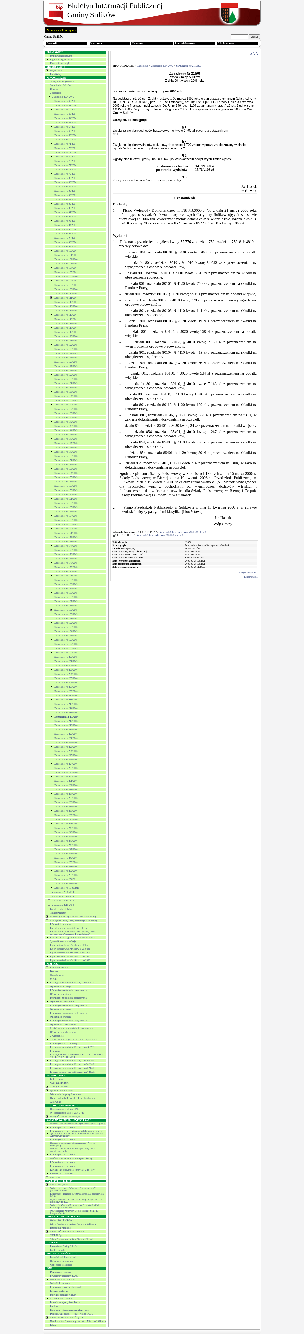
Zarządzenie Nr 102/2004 (66, 259)
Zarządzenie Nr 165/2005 (66, 507)
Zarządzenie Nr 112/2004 (66, 302)
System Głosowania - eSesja (63, 941)
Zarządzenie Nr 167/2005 (66, 516)
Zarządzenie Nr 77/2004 (65, 165)
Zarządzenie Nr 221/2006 (66, 738)
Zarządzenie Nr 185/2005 (66, 593)
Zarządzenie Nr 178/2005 (66, 563)
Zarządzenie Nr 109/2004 (66, 289)
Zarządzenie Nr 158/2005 (66, 486)
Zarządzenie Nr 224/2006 (66, 751)
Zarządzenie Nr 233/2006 (66, 789)
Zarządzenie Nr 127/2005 (66, 366)
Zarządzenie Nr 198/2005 (66, 648)
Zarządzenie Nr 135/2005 (66, 400)
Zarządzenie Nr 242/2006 (66, 828)
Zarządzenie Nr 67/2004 (65, 127)
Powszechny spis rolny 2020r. (64, 1276)
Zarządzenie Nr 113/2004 (66, 306)
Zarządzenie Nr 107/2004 (66, 281)
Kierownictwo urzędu (60, 63)
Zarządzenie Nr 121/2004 (66, 340)
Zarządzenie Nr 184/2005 (66, 588)
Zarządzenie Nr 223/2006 (66, 747)
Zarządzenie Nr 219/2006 (66, 730)
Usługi (53, 979)
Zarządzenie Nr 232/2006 (66, 785)
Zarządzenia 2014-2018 (63, 901)
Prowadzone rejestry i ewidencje (65, 1302)
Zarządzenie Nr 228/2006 (66, 768)
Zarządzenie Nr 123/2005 (66, 349)
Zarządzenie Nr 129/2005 (66, 375)
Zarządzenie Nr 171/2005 (66, 533)
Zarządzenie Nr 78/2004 (65, 169)
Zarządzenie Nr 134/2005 (66, 396)
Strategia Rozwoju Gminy (62, 81)
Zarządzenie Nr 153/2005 (66, 469)
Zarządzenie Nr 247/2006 (66, 849)
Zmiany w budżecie (59, 1087)
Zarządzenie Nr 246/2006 (66, 845)
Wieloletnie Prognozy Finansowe (65, 1094)
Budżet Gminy (56, 1079)
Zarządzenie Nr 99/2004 (65, 246)
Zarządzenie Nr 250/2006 (66, 862)
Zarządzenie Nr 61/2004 (65, 105)
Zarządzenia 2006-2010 (63, 892)
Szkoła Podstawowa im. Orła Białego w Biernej (71, 1239)
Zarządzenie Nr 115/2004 (66, 315)
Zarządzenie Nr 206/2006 (66, 682)
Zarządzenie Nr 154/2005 (66, 473)
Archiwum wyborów (59, 1184)
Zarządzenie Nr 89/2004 (65, 204)
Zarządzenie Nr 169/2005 (66, 524)
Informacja (55, 1051)
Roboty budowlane (59, 967)
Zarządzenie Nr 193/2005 (66, 627)
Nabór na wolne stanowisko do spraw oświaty (71, 1158)
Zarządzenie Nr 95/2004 (65, 229)
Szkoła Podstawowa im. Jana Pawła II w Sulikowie (73, 1224)
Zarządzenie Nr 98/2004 (65, 242)
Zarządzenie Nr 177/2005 (66, 558)
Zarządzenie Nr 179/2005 (66, 567)
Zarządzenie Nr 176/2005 (66, 554)
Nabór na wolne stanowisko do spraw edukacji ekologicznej (77, 1124)
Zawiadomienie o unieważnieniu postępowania (71, 1028)
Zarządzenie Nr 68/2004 (65, 131)
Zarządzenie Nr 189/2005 (66, 610)
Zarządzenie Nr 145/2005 (66, 435)
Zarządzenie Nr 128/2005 (66, 370)
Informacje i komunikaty (61, 924)
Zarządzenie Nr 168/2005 (66, 520)
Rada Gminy (56, 74)
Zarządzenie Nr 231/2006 (66, 781)
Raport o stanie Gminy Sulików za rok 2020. (70, 953)
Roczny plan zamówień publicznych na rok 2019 (72, 1047)
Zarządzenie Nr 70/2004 (65, 139)
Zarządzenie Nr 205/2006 (66, 678)
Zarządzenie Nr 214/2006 (66, 708)
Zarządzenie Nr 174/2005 (66, 546)
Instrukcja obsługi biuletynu (63, 1295)
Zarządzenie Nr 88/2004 (65, 199)
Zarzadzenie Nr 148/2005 (66, 447)
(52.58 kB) (160, 535)
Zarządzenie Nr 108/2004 (66, 285)
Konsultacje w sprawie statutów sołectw (68, 928)
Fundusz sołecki (57, 1250)
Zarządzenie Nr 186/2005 (66, 597)
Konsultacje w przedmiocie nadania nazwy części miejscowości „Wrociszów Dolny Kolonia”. (72, 932)
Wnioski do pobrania (60, 1283)
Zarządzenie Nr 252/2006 (66, 871)
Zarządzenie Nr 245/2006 (66, 841)
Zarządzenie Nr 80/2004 (65, 178)
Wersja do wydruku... (248, 572)
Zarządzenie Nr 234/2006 (66, 794)
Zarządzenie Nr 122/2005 (66, 345)
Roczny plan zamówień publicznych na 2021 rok (72, 1060)
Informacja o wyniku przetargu (64, 1043)
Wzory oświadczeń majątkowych (65, 1116)
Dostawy (54, 971)
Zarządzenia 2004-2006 (63, 97)
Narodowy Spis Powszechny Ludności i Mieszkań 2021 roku (78, 1321)
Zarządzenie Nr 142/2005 (66, 422)
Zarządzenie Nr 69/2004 (65, 135)
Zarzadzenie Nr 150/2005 (66, 456)
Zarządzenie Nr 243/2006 (66, 832)
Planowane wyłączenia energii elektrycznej (69, 1310)
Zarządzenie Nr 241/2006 (66, 824)
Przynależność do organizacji (63, 1257)
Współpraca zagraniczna (61, 1265)
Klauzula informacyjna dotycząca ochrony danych (73, 937)
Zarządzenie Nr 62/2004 (65, 110)
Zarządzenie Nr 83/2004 (65, 182)
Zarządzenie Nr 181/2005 (66, 576)
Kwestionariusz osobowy (62, 1173)
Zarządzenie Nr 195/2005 (66, 635)
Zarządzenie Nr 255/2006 (66, 883)
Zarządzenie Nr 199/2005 (66, 653)
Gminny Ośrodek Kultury (62, 1220)
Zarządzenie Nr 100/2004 (66, 251)
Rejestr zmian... (251, 577)
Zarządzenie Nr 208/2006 (66, 687)
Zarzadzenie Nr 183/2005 (66, 584)
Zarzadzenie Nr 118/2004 (66, 328)
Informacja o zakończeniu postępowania (68, 990)
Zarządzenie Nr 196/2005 (66, 640)
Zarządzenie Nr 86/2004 (65, 195)
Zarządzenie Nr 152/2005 (66, 464)
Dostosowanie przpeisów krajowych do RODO (71, 1314)
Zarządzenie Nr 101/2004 (66, 255)
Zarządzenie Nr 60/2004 (65, 101)
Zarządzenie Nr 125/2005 (66, 358)
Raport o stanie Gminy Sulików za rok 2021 (70, 956)
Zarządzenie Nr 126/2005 (66, 362)
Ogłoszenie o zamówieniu (62, 1001)
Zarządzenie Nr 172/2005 (66, 537)
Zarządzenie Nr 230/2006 (66, 777)
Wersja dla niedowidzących (61, 30)
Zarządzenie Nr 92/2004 (65, 216)
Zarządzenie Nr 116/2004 (66, 319)
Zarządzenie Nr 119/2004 (66, 332)
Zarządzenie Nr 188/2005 (66, 606)
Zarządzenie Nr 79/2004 (65, 174)
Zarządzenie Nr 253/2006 (66, 875)
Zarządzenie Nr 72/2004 (65, 148)
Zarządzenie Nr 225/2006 (66, 755)
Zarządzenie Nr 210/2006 (66, 695)
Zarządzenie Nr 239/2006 (66, 815)
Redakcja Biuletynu (59, 1291)
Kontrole (54, 1306)
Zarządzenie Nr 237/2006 (66, 806)
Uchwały (54, 89)
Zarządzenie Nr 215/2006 (66, 712)
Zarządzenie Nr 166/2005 (66, 511)
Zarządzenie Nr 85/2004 (65, 191)
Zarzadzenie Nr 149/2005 (66, 452)
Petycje (53, 1325)
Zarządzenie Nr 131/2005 (66, 383)
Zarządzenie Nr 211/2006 (66, 700)
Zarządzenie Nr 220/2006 (66, 734)
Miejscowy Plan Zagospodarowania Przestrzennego (73, 916)
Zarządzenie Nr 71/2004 (65, 144)
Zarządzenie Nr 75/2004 (65, 157)
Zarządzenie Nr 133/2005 (66, 392)
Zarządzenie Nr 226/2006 (66, 759)
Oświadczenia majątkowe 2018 (64, 1109)
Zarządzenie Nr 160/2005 (66, 494)
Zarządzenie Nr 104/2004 (66, 268)
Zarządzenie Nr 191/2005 (66, 618)
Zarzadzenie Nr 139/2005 (66, 413)
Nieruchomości (57, 975)
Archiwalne (55, 1102)
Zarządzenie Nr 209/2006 (66, 691)
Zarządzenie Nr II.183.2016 (66, 888)
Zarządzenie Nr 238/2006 (66, 811)
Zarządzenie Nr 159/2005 (66, 490)
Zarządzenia (55, 93)
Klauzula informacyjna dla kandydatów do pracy (72, 1170)
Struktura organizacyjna (61, 56)
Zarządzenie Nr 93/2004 (65, 221)
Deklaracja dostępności (60, 1272)
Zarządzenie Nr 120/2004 (66, 336)
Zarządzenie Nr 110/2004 (66, 293)
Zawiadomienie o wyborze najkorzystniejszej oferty (74, 1040)
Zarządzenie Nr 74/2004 (65, 152)
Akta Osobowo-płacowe (61, 1298)
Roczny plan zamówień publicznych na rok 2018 (72, 982)
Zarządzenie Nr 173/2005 (66, 541)
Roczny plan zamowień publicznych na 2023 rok (72, 1068)
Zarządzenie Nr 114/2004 (66, 311)
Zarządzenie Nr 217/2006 (66, 721)
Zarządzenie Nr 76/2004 (65, 161)
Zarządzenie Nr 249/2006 (66, 858)
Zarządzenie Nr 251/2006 (66, 866)
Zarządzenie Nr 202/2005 (66, 665)
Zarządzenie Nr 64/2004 (65, 118)
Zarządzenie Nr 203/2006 (66, 670)
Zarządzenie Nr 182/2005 (66, 580)
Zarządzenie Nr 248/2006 (66, 854)
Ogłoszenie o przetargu (60, 986)
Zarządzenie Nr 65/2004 (65, 122)
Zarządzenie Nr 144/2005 (66, 430)
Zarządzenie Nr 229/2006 (66, 772)
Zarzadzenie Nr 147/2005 (66, 443)
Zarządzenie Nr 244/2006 (66, 836)
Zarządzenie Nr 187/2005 (66, 601)
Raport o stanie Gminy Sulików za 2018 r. (69, 945)
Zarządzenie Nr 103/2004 (66, 263)
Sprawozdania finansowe (61, 1090)
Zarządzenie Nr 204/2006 (66, 674)
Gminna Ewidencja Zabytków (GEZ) (67, 1317)
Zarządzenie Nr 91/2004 (65, 212)
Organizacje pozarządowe (61, 1261)
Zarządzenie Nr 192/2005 (66, 623)
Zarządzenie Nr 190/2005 (66, 614)
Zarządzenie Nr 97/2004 (65, 238)
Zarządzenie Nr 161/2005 (66, 499)
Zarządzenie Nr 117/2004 (66, 323)
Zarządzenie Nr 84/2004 (65, 187)
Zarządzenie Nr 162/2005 (66, 503)
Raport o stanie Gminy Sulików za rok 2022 (70, 960)
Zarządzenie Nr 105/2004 (66, 272)
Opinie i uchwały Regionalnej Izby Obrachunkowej (73, 1098)
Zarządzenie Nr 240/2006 (66, 819)
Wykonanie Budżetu (59, 1083)
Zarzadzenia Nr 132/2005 (66, 387)
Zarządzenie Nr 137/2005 (66, 409)
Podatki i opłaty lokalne (61, 909)
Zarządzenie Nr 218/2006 (66, 725)
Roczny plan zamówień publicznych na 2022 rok (72, 1064)
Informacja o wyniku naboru (63, 1127)
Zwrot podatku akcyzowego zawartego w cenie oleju (74, 920)
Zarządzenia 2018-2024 (63, 905)
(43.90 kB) (183, 532)
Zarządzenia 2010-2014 (63, 896)
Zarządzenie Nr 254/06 (64, 879)
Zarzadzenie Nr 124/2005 (66, 353)
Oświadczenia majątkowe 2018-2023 (67, 1113)
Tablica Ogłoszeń (58, 913)
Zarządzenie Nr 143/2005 (66, 426)
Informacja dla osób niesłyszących (65, 1287)
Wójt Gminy (56, 70)
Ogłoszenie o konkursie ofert (63, 1024)
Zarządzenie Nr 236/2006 (66, 802)
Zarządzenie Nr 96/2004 (65, 234)
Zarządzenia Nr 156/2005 (66, 482)
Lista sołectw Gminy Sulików (64, 1246)
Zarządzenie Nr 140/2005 (66, 417)
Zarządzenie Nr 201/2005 (66, 661)
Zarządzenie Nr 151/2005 (66, 460)
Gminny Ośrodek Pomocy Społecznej (67, 1231)
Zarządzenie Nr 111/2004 (66, 298)
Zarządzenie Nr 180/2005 (66, 571)
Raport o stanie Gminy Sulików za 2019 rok (70, 949)
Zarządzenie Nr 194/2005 (66, 631)
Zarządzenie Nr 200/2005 (66, 657)
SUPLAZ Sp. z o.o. (58, 1235)
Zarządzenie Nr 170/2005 (66, 529)
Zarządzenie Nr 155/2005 (66, 477)
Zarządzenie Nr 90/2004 (65, 208)
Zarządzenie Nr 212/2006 (66, 704)
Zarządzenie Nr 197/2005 (66, 644)
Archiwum (55, 1177)
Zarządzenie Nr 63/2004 (65, 114)
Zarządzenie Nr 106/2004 (66, 276)
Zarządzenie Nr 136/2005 (66, 405)
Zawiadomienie (57, 1036)
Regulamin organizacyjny (62, 59)
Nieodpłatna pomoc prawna (62, 1279)
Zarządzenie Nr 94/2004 (65, 225)
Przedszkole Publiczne (60, 1228)
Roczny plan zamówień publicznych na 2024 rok (72, 1072)
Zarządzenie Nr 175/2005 (66, 550)
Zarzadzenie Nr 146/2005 (66, 439)
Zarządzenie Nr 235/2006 (66, 798)
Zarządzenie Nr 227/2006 (66, 764)
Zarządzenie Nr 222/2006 (66, 742)
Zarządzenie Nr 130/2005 (66, 379)
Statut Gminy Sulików (60, 85)
